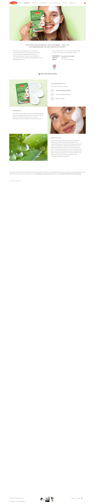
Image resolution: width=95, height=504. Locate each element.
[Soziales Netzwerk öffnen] (76, 498)
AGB (22, 498)
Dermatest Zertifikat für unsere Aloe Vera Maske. (70, 174)
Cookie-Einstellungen (20, 501)
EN (73, 3)
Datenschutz (18, 498)
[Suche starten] (85, 3)
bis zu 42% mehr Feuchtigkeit (67, 56)
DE (70, 3)
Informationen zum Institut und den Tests (45, 174)
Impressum (11, 498)
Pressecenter (12, 501)
